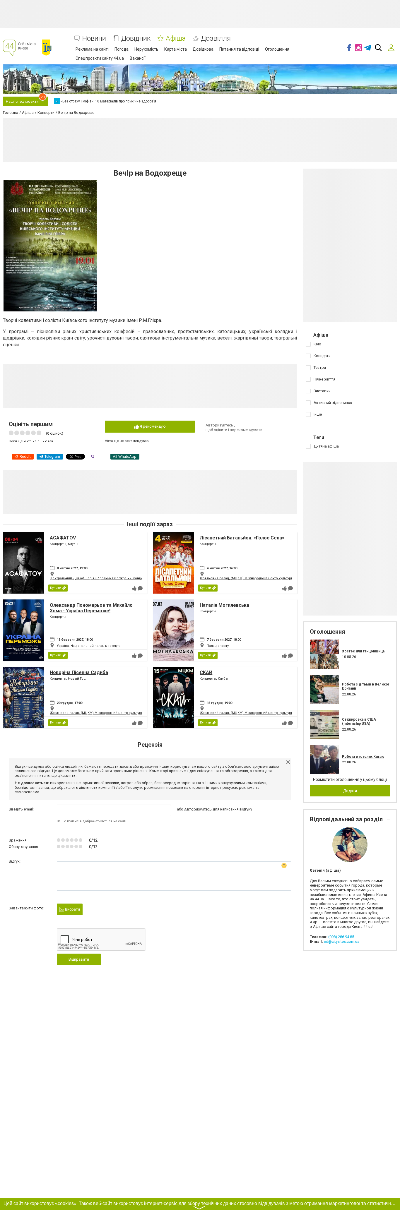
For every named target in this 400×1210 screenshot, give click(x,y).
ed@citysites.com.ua (341, 941)
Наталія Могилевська (224, 605)
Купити (55, 588)
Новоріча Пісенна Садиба (79, 672)
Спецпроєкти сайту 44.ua (100, 58)
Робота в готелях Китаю (363, 757)
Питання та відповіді (239, 49)
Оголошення (277, 49)
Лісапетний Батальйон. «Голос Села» (242, 538)
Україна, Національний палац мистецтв (89, 645)
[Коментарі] (140, 588)
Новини (94, 38)
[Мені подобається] (134, 588)
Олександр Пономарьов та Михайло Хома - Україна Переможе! (91, 607)
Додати (350, 791)
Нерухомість (146, 49)
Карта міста (175, 49)
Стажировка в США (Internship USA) (359, 721)
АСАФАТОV (63, 538)
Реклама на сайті (92, 49)
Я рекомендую (152, 426)
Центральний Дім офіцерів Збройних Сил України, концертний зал (104, 578)
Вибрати (72, 909)
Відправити (79, 959)
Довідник (136, 38)
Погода (121, 49)
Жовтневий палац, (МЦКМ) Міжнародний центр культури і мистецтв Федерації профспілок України (281, 578)
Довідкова (203, 49)
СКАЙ (206, 672)
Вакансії (138, 58)
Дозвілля (216, 38)
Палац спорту (218, 645)
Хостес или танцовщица (363, 651)
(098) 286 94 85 (341, 937)
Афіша (176, 38)
